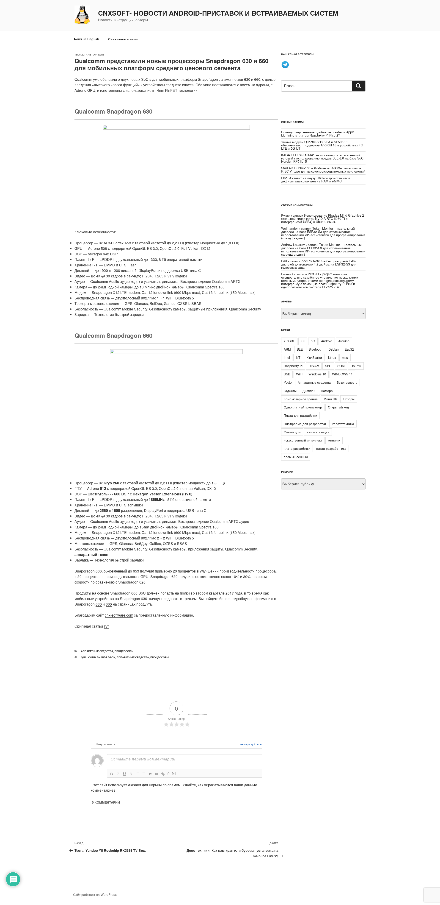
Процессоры (124, 651)
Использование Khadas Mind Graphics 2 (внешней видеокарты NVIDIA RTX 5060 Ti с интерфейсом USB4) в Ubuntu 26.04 (322, 218)
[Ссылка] (163, 774)
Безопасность (347, 382)
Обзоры (349, 399)
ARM (287, 349)
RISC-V (313, 365)
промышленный (296, 456)
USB (287, 374)
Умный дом (292, 432)
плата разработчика (331, 448)
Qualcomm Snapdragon (98, 657)
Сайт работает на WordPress (95, 894)
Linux (332, 357)
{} (168, 773)
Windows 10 (317, 374)
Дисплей (308, 390)
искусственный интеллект (303, 440)
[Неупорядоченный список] (143, 774)
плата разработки (297, 448)
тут (106, 626)
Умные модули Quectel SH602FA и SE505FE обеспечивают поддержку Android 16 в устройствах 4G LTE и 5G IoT (322, 145)
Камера (327, 390)
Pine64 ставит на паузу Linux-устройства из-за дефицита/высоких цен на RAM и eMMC (315, 179)
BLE (300, 349)
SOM (341, 365)
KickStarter (314, 357)
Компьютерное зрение (301, 399)
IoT (298, 357)
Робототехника (343, 423)
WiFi (299, 374)
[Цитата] (150, 774)
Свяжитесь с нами (123, 39)
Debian (333, 349)
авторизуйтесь (250, 744)
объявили (108, 79)
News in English (86, 39)
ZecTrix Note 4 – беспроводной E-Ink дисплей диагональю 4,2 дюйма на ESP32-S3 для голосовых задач (318, 264)
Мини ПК (330, 399)
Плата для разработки (300, 415)
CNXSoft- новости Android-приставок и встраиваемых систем (218, 13)
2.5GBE (289, 341)
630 (99, 604)
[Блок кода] (156, 774)
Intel (287, 357)
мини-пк (334, 440)
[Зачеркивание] (131, 774)
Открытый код (338, 407)
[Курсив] (118, 774)
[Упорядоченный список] (137, 774)
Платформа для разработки (305, 423)
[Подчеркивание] (124, 774)
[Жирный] (111, 774)
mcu (345, 357)
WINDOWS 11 (342, 374)
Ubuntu (356, 365)
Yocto (288, 382)
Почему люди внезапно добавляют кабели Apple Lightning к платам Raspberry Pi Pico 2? (318, 133)
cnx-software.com (119, 615)
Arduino (343, 341)
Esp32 (349, 349)
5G (313, 341)
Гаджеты (290, 390)
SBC (328, 365)
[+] (174, 773)
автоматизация (318, 432)
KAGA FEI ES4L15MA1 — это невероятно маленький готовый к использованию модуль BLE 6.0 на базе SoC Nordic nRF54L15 (322, 158)
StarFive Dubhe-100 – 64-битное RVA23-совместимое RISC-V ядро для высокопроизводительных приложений (323, 169)
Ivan (101, 54)
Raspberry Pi (293, 365)
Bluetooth (315, 349)
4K (303, 341)
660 (109, 604)
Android (326, 341)
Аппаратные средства (97, 651)
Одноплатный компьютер (303, 407)
